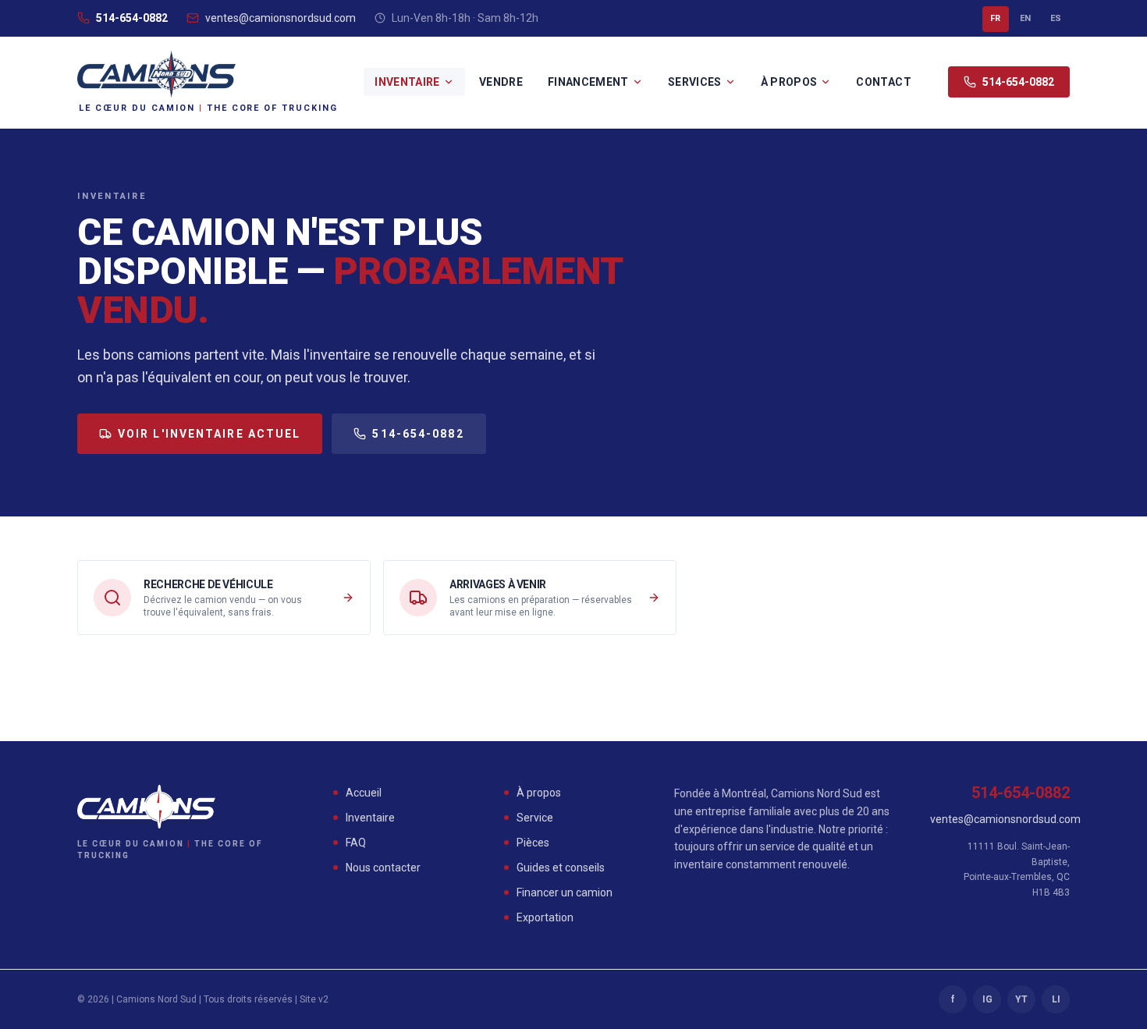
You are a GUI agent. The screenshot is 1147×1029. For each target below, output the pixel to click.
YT (1021, 999)
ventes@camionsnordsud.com (280, 18)
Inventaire (407, 82)
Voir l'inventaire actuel (209, 434)
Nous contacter (383, 867)
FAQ (356, 842)
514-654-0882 (132, 18)
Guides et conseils (561, 867)
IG (987, 999)
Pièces (533, 842)
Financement (588, 82)
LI (1056, 999)
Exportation (545, 917)
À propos (789, 82)
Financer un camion (565, 892)
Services (695, 82)
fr (995, 18)
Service (535, 817)
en (1026, 18)
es (1056, 18)
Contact (883, 82)
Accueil (364, 792)
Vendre (501, 82)
